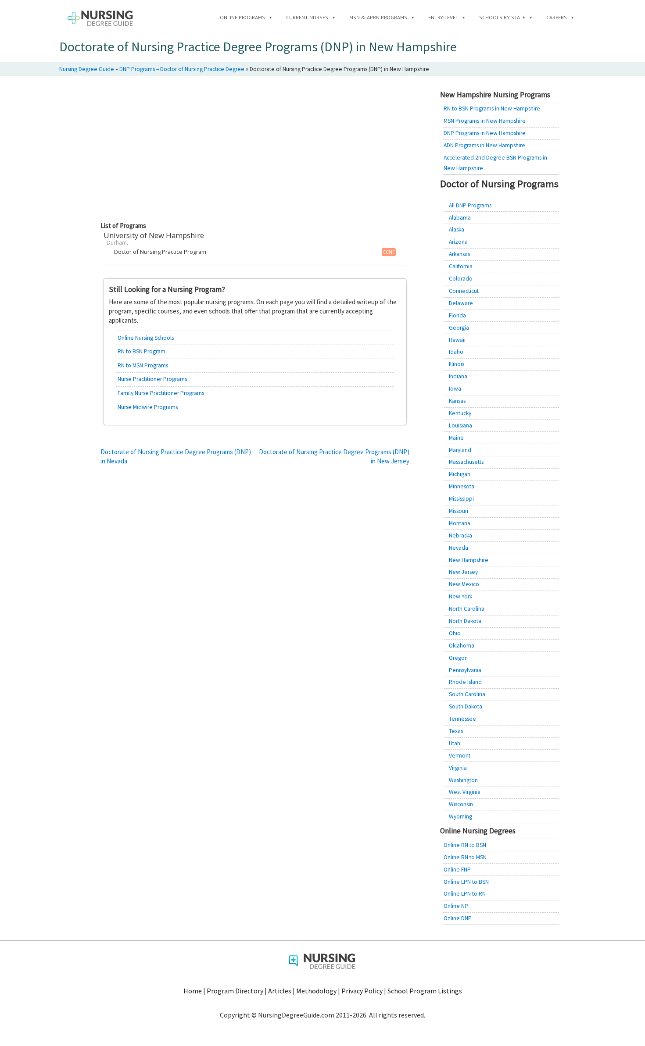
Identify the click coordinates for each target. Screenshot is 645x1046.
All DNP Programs (470, 205)
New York (460, 596)
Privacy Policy (362, 990)
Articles (279, 990)
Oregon (458, 658)
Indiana (458, 376)
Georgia (459, 327)
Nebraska (460, 535)
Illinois (456, 364)
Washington (463, 780)
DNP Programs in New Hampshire (485, 133)
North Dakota (465, 621)
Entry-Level (443, 17)
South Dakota (465, 706)
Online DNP (458, 918)
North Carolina (466, 608)
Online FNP (457, 869)
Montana (459, 523)
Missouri (458, 511)
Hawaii (457, 340)
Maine (456, 437)
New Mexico (464, 584)
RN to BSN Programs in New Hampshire (492, 108)
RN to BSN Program (141, 351)
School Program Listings (424, 990)
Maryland (460, 450)
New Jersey (463, 572)
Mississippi (461, 498)
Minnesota (461, 486)
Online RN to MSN (465, 857)
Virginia (458, 768)
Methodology (316, 990)
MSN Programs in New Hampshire (485, 121)
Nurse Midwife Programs (148, 407)
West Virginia (464, 792)
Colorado (461, 278)
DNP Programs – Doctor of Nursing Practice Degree (181, 69)
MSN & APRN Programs (378, 17)
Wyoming (460, 816)
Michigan (459, 474)
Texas (456, 731)
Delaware (461, 303)
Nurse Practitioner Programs (152, 379)
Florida (457, 315)
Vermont (459, 755)
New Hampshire (468, 560)
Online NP (456, 906)
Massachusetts (466, 462)
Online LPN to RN (465, 893)
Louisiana (460, 425)
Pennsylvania (465, 670)
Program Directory (235, 990)
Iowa (455, 388)
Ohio (455, 633)
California (461, 266)
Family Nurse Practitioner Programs (161, 393)
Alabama (460, 217)
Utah (454, 743)
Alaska (456, 229)
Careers (556, 17)
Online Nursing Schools (146, 338)
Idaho (456, 352)
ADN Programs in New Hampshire (484, 145)
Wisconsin (461, 804)
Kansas (457, 401)
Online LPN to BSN (466, 882)
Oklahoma (461, 645)
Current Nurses (307, 17)
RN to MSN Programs (143, 365)
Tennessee (462, 718)
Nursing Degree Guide (86, 69)
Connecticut (464, 291)
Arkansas (459, 254)
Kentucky (460, 413)
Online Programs (242, 17)
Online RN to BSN (465, 845)
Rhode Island (465, 682)
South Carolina (467, 694)
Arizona (458, 241)
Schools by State (502, 17)
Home (192, 990)
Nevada (458, 547)
